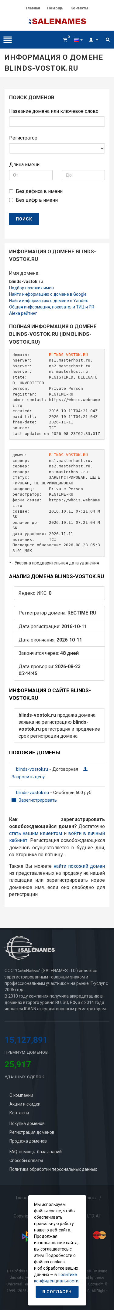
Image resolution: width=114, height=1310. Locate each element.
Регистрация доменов (31, 1132)
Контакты (79, 8)
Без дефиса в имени (39, 191)
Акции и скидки (24, 1104)
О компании (21, 1095)
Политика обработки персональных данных (53, 1169)
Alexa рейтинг (23, 313)
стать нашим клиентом (35, 833)
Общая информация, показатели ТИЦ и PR (51, 307)
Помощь (55, 8)
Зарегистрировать (37, 800)
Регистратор (23, 138)
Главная (33, 8)
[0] (65, 39)
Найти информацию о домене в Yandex (48, 300)
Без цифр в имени (37, 200)
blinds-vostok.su (33, 792)
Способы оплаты (26, 1160)
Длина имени (24, 164)
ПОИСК (24, 219)
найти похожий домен (79, 866)
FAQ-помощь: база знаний (35, 1151)
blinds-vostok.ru (32, 769)
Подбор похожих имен (31, 287)
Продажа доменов (28, 1141)
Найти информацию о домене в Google (48, 294)
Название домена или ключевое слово (53, 111)
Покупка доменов (27, 1123)
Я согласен (57, 1291)
